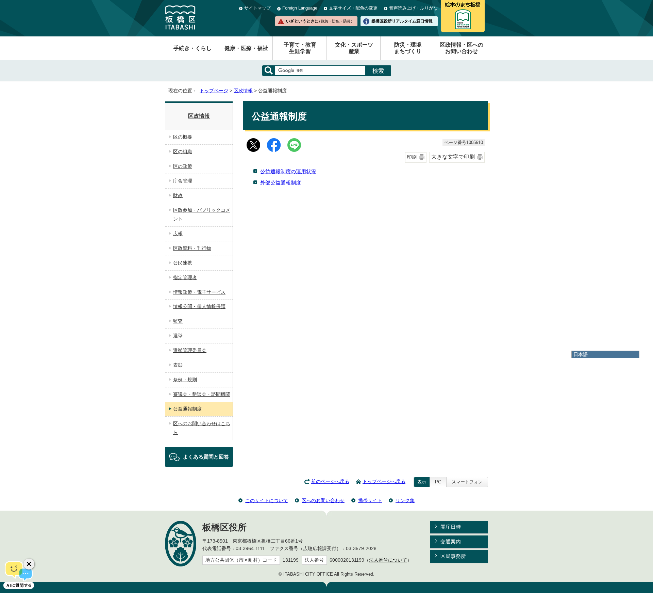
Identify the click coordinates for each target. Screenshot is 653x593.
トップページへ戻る (384, 481)
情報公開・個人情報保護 (199, 306)
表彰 (178, 365)
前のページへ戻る (330, 481)
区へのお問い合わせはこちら (201, 428)
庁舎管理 (182, 180)
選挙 (178, 335)
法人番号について (388, 560)
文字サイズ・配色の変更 (353, 8)
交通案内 (450, 541)
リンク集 (405, 500)
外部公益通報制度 (280, 183)
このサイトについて (266, 500)
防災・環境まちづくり (407, 48)
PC (438, 481)
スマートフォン (467, 481)
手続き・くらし (192, 48)
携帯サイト (370, 500)
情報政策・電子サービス (199, 292)
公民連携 (182, 263)
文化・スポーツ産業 (354, 48)
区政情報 (243, 90)
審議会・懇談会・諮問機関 (201, 394)
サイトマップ (257, 8)
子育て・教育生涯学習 (300, 48)
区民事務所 (453, 556)
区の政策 (182, 166)
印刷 (412, 157)
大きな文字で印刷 (453, 157)
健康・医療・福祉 (246, 48)
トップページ (214, 90)
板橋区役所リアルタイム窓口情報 (402, 21)
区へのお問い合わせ (323, 500)
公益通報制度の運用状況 (288, 171)
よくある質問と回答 (206, 457)
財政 (178, 195)
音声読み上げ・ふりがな (413, 8)
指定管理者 (185, 277)
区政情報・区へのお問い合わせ (461, 48)
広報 (178, 233)
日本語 (580, 354)
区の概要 (182, 137)
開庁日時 (450, 527)
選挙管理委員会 (189, 350)
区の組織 (182, 151)
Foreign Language (299, 8)
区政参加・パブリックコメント (201, 214)
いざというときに (320, 21)
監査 (178, 321)
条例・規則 (185, 379)
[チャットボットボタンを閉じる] (28, 564)
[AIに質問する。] (18, 574)
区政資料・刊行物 (192, 248)
